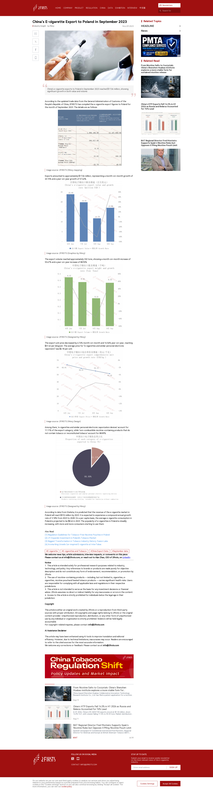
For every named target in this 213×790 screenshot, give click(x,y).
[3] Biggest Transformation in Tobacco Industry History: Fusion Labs (76, 541)
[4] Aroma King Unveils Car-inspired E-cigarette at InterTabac (73, 544)
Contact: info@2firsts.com (84, 765)
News (144, 30)
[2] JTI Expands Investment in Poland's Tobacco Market (70, 538)
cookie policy (66, 787)
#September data (120, 551)
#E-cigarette (52, 551)
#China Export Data (99, 551)
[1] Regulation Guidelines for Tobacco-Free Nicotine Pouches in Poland (77, 535)
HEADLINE (147, 26)
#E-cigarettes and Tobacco (74, 551)
